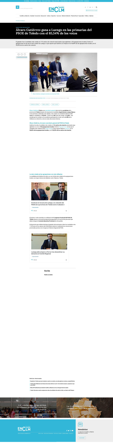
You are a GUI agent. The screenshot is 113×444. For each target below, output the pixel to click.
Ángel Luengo (45, 104)
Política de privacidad (48, 433)
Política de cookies (58, 433)
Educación (43, 16)
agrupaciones (63, 127)
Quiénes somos (65, 433)
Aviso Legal (40, 433)
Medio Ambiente (66, 16)
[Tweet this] (21, 54)
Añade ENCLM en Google (92, 10)
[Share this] (18, 54)
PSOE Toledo (55, 104)
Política (87, 16)
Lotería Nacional (64, 1)
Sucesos (59, 16)
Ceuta (39, 1)
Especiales (81, 16)
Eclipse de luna (72, 1)
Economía (37, 16)
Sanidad (32, 16)
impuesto (67, 128)
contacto (71, 433)
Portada (17, 20)
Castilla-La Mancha (24, 16)
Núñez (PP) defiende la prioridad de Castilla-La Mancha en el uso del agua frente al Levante (49, 387)
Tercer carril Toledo (46, 1)
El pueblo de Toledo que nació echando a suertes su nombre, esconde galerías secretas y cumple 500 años (52, 381)
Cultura (48, 16)
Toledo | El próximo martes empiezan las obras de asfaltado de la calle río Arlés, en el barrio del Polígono (52, 390)
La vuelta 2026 (79, 1)
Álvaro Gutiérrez (35, 104)
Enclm (44, 98)
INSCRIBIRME (81, 437)
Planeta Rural (74, 16)
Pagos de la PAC (55, 1)
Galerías (91, 16)
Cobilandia (86, 1)
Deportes (53, 16)
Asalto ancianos (33, 1)
